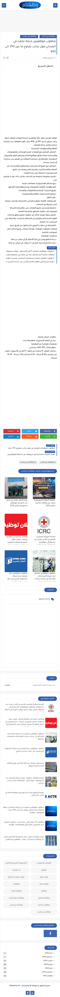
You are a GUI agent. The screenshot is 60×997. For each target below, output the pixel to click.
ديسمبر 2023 (47, 972)
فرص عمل (44, 877)
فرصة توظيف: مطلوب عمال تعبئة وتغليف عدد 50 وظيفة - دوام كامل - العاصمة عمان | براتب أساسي (24, 780)
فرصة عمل (43, 884)
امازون (43, 870)
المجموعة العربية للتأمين (16, 863)
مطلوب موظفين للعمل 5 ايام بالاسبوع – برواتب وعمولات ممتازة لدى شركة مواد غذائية (29, 251)
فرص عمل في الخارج (16, 877)
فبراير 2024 (48, 965)
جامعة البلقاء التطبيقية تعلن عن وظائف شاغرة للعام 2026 (44, 503)
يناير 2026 (49, 953)
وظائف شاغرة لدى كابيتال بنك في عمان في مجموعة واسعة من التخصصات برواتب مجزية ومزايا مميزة (29, 255)
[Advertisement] (30, 104)
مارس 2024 (48, 961)
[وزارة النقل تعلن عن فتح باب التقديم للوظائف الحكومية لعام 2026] (16, 488)
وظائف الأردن (16, 891)
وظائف (44, 891)
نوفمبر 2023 (48, 976)
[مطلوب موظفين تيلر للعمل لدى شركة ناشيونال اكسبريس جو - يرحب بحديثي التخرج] (16, 561)
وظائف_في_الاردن (29, 36)
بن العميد (16, 870)
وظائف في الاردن (48, 36)
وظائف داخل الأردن (16, 898)
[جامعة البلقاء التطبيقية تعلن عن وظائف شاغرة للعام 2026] (44, 488)
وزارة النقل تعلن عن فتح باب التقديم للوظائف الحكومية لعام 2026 (16, 503)
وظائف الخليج (44, 898)
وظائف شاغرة (44, 905)
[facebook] (50, 933)
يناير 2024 (49, 968)
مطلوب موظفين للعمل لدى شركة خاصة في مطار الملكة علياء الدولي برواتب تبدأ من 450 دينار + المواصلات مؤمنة (23, 810)
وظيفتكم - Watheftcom (19, 986)
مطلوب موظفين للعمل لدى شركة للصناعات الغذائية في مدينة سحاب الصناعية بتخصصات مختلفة (44, 579)
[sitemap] (32, 993)
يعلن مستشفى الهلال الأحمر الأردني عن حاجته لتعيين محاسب (29, 262)
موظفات (16, 884)
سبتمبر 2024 (47, 957)
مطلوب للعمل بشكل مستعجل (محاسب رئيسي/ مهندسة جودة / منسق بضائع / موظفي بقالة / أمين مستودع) (29, 258)
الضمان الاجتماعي (44, 863)
